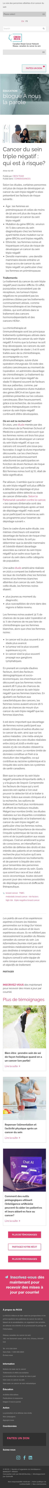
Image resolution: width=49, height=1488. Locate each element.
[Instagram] (18, 1457)
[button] (43, 28)
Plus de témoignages (24, 1234)
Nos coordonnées (39, 1484)
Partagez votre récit (24, 1247)
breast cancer (12, 893)
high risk (9, 900)
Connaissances (22, 179)
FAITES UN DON (34, 68)
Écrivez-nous (8, 1355)
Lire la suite (11, 1066)
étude (21, 424)
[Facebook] (24, 1457)
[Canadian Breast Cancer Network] (24, 40)
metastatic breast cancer (16, 896)
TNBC (21, 893)
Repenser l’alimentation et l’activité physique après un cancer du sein (21, 1128)
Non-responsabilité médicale (19, 1482)
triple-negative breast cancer (27, 900)
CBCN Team (18, 176)
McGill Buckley (25, 1474)
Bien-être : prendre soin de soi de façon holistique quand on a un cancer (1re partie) (23, 1056)
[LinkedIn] (30, 1457)
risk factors (33, 896)
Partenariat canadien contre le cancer (24, 499)
